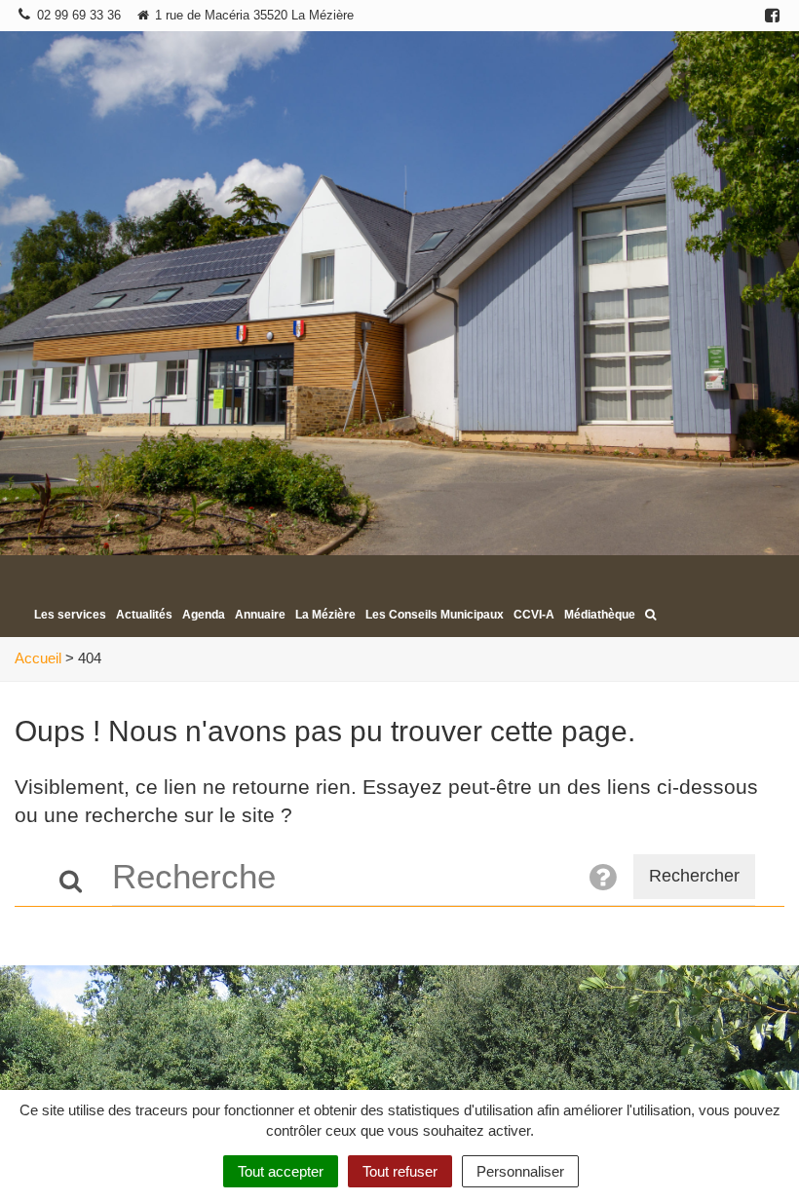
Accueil (38, 658)
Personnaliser (520, 1171)
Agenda (203, 614)
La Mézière (325, 614)
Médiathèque (599, 614)
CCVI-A (534, 614)
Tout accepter (280, 1171)
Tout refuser (400, 1171)
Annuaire (260, 614)
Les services (70, 614)
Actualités (144, 614)
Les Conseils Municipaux (434, 614)
